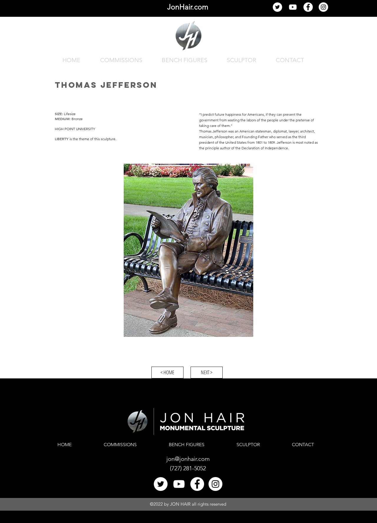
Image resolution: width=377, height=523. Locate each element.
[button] (188, 250)
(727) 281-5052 (188, 468)
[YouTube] (292, 7)
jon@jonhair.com (188, 458)
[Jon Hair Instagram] (323, 7)
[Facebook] (308, 7)
